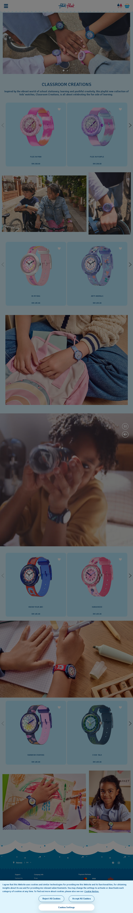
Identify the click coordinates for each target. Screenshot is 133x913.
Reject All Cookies (51, 898)
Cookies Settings (66, 907)
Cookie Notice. (91, 891)
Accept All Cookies (81, 898)
